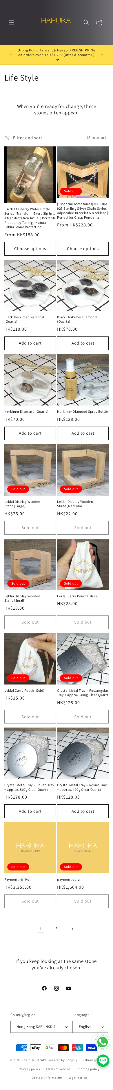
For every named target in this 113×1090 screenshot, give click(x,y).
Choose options (30, 248)
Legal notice (77, 1078)
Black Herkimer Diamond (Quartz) (24, 319)
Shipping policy (88, 1069)
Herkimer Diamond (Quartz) (26, 411)
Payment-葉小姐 (17, 879)
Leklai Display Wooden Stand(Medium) (75, 503)
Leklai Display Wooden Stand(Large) (22, 503)
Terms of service (58, 1069)
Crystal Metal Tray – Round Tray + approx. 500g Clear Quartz (29, 787)
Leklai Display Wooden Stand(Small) (22, 598)
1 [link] (41, 928)
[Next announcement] (102, 54)
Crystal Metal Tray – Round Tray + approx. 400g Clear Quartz (82, 787)
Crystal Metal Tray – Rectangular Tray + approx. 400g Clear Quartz (82, 692)
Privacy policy (29, 1069)
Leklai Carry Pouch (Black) (78, 596)
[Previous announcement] (10, 54)
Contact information (47, 1078)
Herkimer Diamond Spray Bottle (82, 411)
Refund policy (93, 1060)
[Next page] (72, 928)
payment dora (68, 879)
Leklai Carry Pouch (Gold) (24, 690)
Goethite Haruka (34, 1060)
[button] (11, 22)
